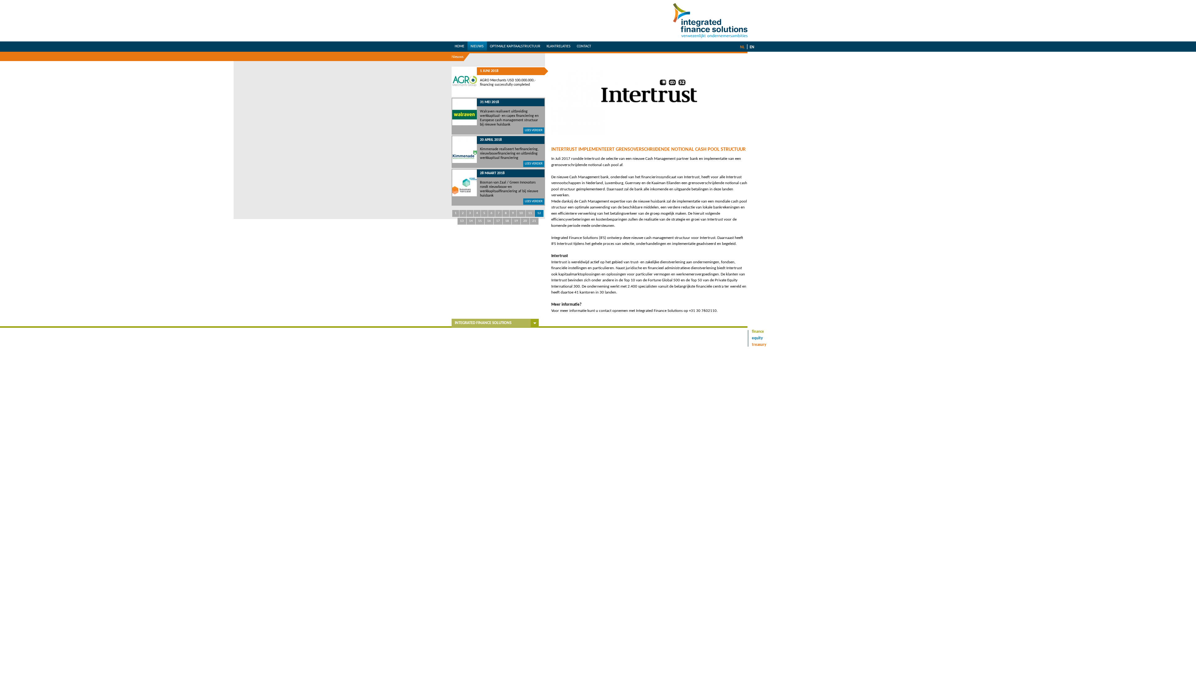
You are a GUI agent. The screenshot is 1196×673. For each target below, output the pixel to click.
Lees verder (534, 130)
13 (462, 221)
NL (742, 47)
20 (525, 221)
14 (471, 221)
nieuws (477, 46)
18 (507, 221)
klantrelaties (559, 46)
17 (498, 221)
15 (480, 221)
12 (539, 213)
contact (584, 46)
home (459, 46)
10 (521, 213)
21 (534, 221)
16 (489, 221)
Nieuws (457, 57)
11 (530, 213)
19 (516, 221)
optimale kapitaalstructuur (515, 46)
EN (752, 47)
